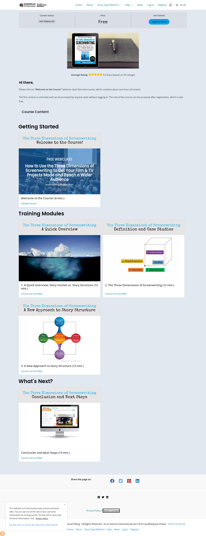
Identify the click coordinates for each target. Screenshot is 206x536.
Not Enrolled (46, 21)
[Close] (64, 504)
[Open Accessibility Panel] (2, 533)
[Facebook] (99, 497)
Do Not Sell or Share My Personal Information (33, 525)
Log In (125, 529)
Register (134, 529)
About (79, 529)
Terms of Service (176, 523)
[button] (119, 5)
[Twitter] (103, 497)
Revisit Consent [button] (111, 510)
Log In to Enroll (159, 21)
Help (109, 529)
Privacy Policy (42, 518)
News (117, 529)
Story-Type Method (94, 529)
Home (70, 529)
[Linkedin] (107, 497)
